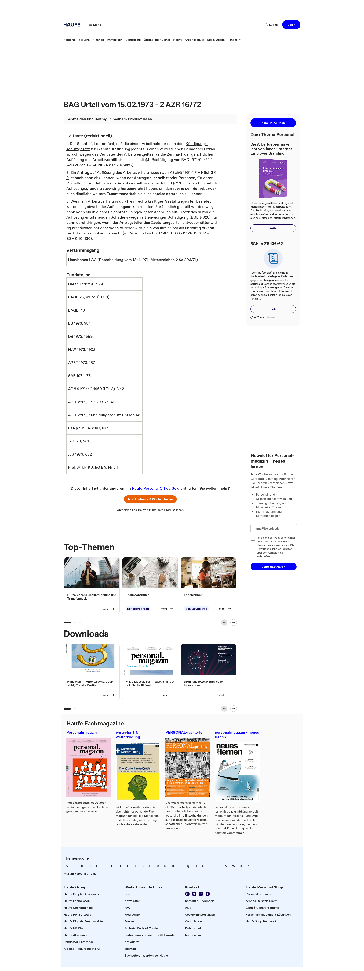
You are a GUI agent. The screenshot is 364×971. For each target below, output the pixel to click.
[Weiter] (233, 622)
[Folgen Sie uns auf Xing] (194, 894)
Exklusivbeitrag (138, 609)
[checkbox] (253, 538)
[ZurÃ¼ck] (224, 622)
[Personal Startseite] (73, 24)
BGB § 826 (200, 217)
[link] (70, 39)
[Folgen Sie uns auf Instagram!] (201, 894)
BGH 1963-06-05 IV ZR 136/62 (179, 233)
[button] (291, 24)
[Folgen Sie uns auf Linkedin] (187, 894)
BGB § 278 (173, 183)
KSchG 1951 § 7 (183, 172)
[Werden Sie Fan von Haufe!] (208, 894)
